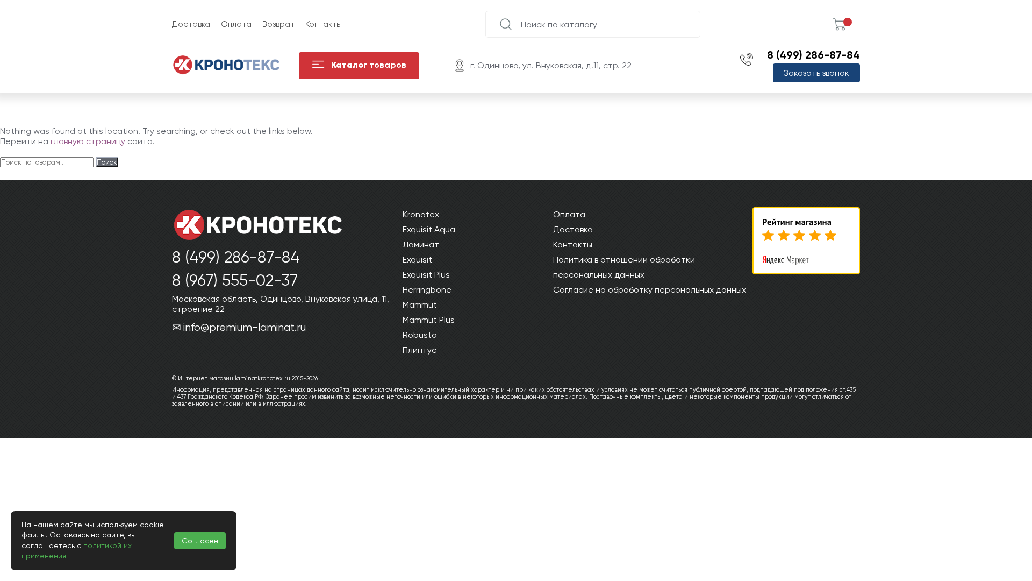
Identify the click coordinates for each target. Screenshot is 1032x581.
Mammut (420, 305)
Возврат (278, 24)
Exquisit (417, 259)
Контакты (323, 24)
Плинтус (419, 350)
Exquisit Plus (426, 275)
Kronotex (421, 214)
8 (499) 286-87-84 (813, 54)
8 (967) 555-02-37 (235, 280)
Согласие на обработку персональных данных (649, 290)
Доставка (191, 24)
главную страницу (88, 141)
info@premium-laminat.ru (244, 327)
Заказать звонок (816, 73)
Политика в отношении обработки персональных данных (624, 267)
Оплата (236, 24)
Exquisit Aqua (429, 229)
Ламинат (421, 244)
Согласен (200, 540)
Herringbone (427, 290)
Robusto (420, 335)
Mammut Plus (429, 320)
